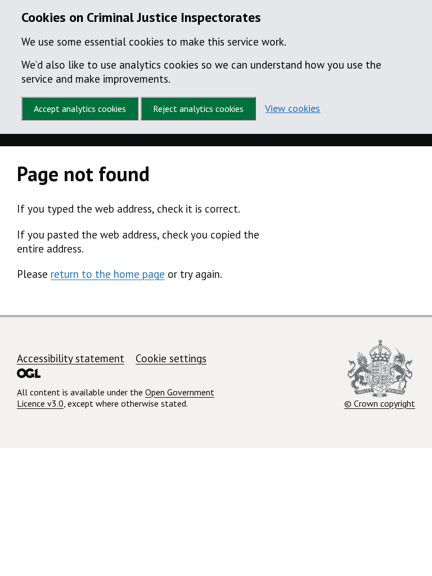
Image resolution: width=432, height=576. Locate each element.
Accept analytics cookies (80, 108)
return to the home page (108, 274)
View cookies (292, 108)
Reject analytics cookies (198, 108)
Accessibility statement (70, 358)
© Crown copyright (379, 403)
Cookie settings (171, 358)
